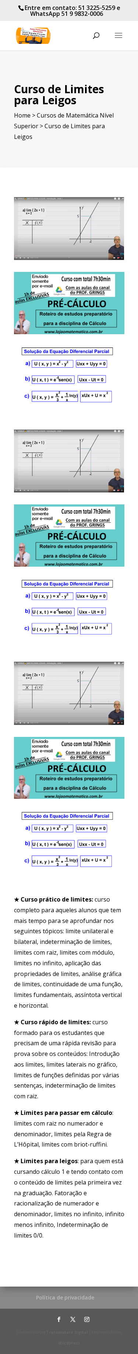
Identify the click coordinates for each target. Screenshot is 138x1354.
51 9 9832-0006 (82, 14)
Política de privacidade (65, 1297)
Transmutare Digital (67, 1332)
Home (22, 115)
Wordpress (69, 1343)
